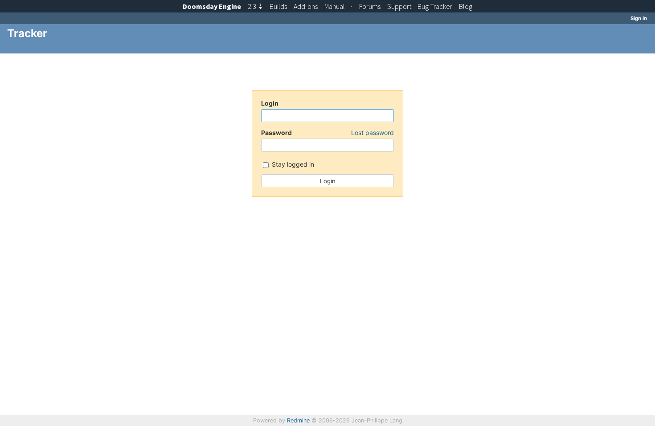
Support (399, 6)
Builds (278, 6)
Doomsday (212, 6)
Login (269, 103)
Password (327, 132)
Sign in (638, 18)
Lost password (372, 132)
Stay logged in (292, 164)
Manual (334, 6)
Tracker (435, 6)
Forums (370, 6)
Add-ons (306, 6)
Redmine (298, 420)
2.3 (255, 6)
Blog (465, 6)
